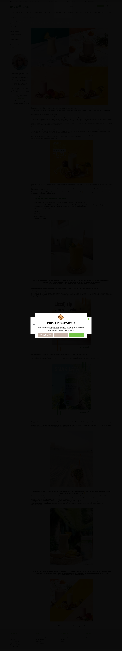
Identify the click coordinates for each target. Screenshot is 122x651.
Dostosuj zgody (61, 334)
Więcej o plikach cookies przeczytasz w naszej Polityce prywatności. (61, 330)
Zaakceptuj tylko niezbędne (45, 335)
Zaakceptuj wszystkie (76, 334)
